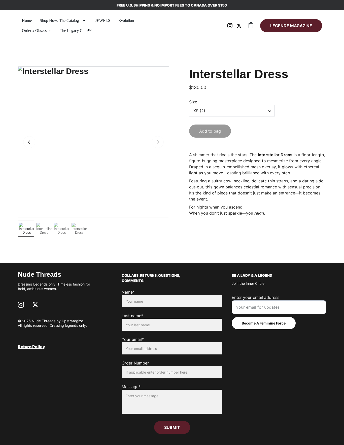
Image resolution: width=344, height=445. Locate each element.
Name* (128, 292)
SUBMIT (172, 427)
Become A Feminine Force (264, 323)
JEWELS (102, 20)
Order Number (135, 363)
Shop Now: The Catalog (59, 20)
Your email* (133, 339)
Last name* (132, 315)
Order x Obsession (37, 30)
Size (193, 101)
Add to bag (210, 131)
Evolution (126, 20)
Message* (131, 386)
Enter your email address (255, 297)
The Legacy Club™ (76, 30)
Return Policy (31, 346)
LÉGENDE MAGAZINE (291, 25)
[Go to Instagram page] (231, 25)
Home (27, 20)
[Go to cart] (251, 25)
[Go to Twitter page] (239, 25)
